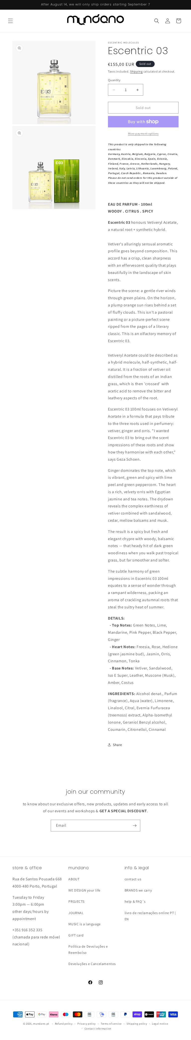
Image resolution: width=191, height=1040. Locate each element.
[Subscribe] (134, 825)
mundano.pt (41, 1023)
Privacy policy (86, 1023)
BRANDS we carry (138, 890)
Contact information (98, 1028)
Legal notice (160, 1023)
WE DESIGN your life (84, 890)
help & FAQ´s (135, 901)
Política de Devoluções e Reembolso (88, 949)
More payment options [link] (143, 133)
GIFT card (76, 935)
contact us (133, 879)
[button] (10, 20)
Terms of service (111, 1023)
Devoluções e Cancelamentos (92, 964)
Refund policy (64, 1023)
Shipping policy (137, 1023)
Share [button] (117, 745)
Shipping (136, 71)
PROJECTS (76, 901)
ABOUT (73, 879)
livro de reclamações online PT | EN (150, 916)
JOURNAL (76, 913)
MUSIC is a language (84, 924)
